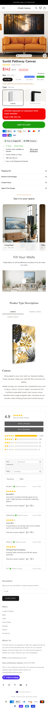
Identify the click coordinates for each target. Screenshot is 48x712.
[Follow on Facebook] (3, 685)
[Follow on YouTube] (21, 685)
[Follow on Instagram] (9, 685)
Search (4, 630)
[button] (24, 435)
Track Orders (6, 622)
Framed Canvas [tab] (35, 312)
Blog (3, 615)
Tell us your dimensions (34, 150)
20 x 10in (7, 79)
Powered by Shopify (31, 696)
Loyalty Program (8, 611)
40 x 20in (29, 79)
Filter (8, 471)
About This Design (8, 188)
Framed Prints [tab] (13, 317)
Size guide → (42, 73)
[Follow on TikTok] (26, 685)
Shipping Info (6, 171)
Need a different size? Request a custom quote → (18, 83)
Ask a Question (24, 429)
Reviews (5, 626)
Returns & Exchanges (9, 177)
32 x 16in (18, 79)
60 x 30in (40, 79)
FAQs (4, 619)
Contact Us (6, 633)
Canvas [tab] (13, 312)
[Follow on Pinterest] (15, 685)
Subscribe (10, 598)
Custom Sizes (6, 182)
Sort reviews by (9, 463)
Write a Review (24, 424)
